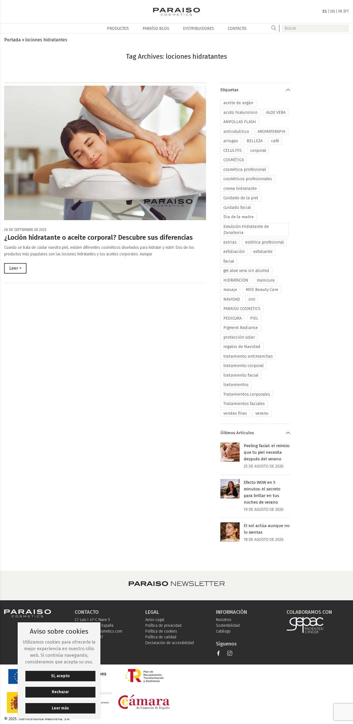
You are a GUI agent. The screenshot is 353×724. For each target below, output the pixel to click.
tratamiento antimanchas (248, 356)
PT (347, 11)
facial (228, 261)
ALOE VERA (275, 112)
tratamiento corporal (243, 365)
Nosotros (223, 619)
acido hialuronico (240, 112)
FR (340, 11)
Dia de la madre (238, 216)
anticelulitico (236, 131)
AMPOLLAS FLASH (239, 121)
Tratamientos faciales (244, 403)
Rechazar (60, 692)
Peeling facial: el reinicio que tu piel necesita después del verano (267, 452)
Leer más (60, 708)
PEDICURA (232, 318)
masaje (230, 289)
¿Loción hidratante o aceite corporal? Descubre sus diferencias (98, 237)
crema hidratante (240, 188)
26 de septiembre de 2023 (25, 230)
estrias (230, 242)
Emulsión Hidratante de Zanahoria (246, 229)
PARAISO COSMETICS (241, 308)
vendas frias (235, 413)
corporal (258, 150)
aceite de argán (238, 102)
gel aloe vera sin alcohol (246, 270)
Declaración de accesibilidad (169, 643)
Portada (12, 39)
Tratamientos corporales (246, 394)
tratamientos (235, 384)
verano (261, 413)
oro (251, 299)
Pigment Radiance (240, 327)
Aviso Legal (154, 619)
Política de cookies (161, 631)
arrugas (230, 140)
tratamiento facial (240, 375)
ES (324, 11)
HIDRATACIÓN (235, 280)
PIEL (254, 318)
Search (274, 28)
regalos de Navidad (241, 346)
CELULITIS (232, 150)
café (275, 140)
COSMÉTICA (233, 159)
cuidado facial (237, 207)
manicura (266, 280)
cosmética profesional (244, 169)
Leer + (15, 268)
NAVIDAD (231, 299)
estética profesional (264, 242)
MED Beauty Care (262, 289)
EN (332, 11)
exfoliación (234, 251)
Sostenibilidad (228, 625)
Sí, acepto (60, 676)
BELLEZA (255, 140)
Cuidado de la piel (240, 197)
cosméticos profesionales (247, 178)
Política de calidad (160, 637)
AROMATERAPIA (271, 131)
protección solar (239, 337)
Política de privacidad (163, 625)
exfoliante (262, 251)
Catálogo (223, 631)
